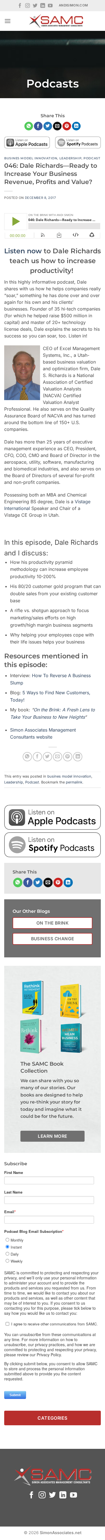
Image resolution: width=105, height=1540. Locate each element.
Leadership (70, 158)
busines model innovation (30, 158)
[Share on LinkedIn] (76, 126)
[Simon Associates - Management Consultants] (56, 21)
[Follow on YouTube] (50, 6)
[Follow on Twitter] (35, 6)
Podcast (91, 158)
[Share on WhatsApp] (28, 126)
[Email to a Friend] (57, 126)
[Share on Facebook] (38, 126)
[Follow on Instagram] (27, 6)
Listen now (23, 251)
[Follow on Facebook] (20, 6)
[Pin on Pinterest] (66, 126)
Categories (52, 1418)
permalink (74, 782)
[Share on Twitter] (47, 126)
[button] (7, 21)
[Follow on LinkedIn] (42, 6)
